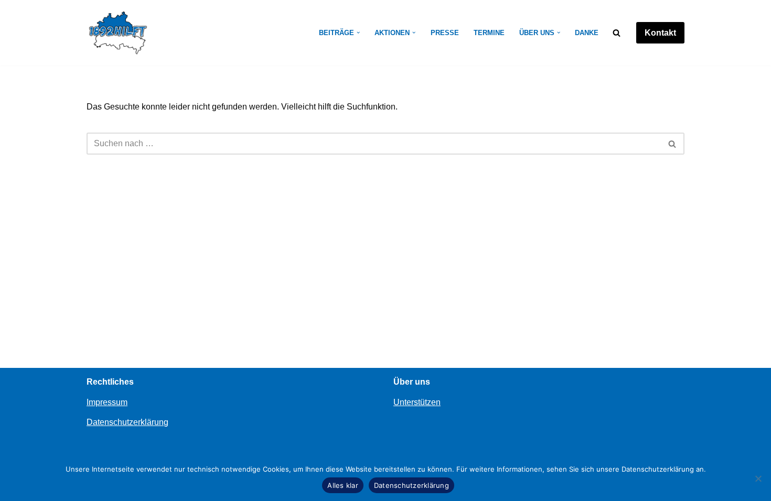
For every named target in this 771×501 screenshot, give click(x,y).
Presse (445, 33)
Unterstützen (417, 402)
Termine (489, 33)
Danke (586, 33)
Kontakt (660, 32)
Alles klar (342, 485)
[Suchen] (616, 33)
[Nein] (758, 478)
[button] (358, 32)
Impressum (107, 402)
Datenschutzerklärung (127, 422)
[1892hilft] (118, 32)
